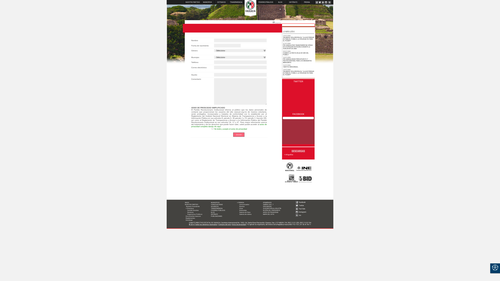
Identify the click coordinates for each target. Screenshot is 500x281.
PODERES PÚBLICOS (265, 2)
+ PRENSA (240, 202)
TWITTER (298, 81)
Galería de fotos (245, 212)
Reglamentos (190, 218)
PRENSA (307, 2)
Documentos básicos (193, 216)
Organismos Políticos (194, 214)
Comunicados (244, 204)
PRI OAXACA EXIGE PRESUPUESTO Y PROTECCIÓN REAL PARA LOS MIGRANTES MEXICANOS (297, 60)
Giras (241, 208)
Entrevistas (243, 210)
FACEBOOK (298, 114)
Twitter (301, 205)
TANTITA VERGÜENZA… (291, 67)
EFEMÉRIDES (267, 202)
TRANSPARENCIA (236, 2)
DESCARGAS (267, 206)
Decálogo (189, 220)
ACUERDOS (215, 206)
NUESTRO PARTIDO (193, 2)
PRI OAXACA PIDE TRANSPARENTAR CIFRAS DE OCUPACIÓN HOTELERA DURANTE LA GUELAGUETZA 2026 (298, 46)
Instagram (302, 212)
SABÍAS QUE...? (268, 204)
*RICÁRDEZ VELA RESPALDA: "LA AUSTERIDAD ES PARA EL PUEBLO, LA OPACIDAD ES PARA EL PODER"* (298, 39)
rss (300, 215)
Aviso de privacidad (239, 224)
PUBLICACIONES (216, 216)
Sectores (190, 212)
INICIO (187, 202)
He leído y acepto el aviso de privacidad (230, 129)
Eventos (242, 206)
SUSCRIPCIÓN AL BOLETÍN (272, 208)
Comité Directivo (193, 210)
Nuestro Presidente (193, 206)
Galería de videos (245, 214)
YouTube (302, 209)
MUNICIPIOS (207, 2)
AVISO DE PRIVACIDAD (270, 212)
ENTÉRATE (293, 2)
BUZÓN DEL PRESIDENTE (271, 210)
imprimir (278, 23)
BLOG (280, 2)
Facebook (302, 202)
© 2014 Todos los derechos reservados (203, 224)
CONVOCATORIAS (217, 204)
